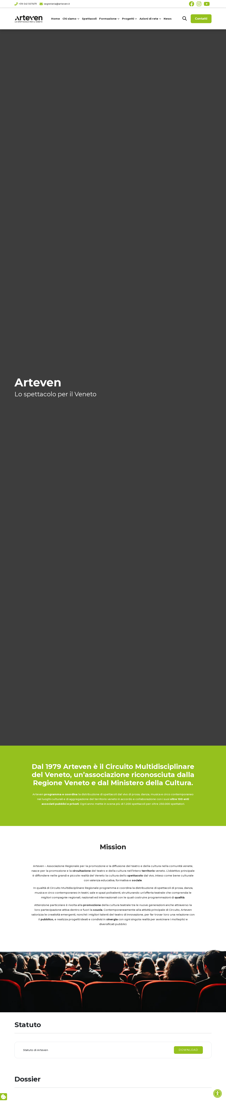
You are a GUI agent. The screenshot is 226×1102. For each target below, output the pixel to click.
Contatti (201, 18)
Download (188, 1049)
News (168, 18)
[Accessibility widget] (217, 1093)
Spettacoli (89, 18)
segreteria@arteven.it (57, 3)
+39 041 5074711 (28, 3)
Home (55, 18)
